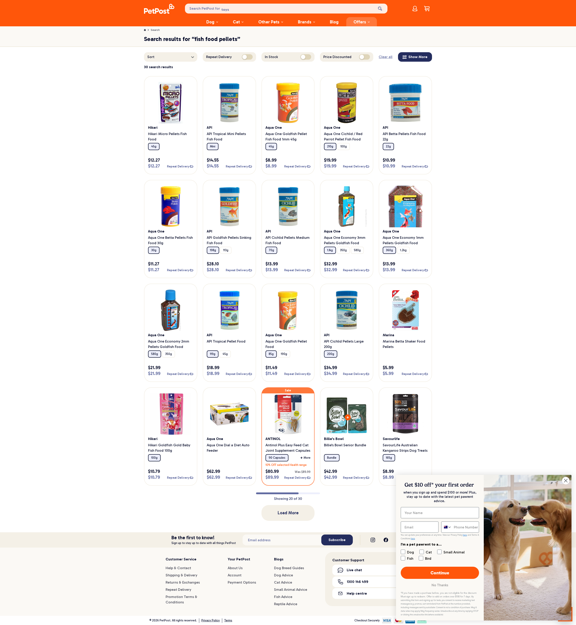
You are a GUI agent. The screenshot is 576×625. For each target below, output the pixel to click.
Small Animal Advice (290, 589)
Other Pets (268, 22)
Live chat (354, 570)
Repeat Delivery (178, 589)
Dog (210, 22)
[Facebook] (386, 540)
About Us (235, 568)
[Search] (380, 9)
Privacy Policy (210, 620)
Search (155, 30)
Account (234, 575)
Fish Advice (283, 597)
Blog (334, 22)
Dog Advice (283, 575)
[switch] (247, 57)
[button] (170, 57)
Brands (304, 22)
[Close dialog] (566, 481)
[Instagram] (372, 540)
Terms (228, 620)
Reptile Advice (285, 604)
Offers (359, 22)
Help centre (357, 593)
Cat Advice (283, 582)
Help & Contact (178, 568)
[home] (159, 9)
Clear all (385, 57)
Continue (439, 572)
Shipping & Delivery (181, 575)
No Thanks (440, 585)
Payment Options (242, 582)
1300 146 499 (357, 582)
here (465, 535)
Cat (236, 22)
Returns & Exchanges (183, 582)
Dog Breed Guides (289, 568)
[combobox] (446, 527)
